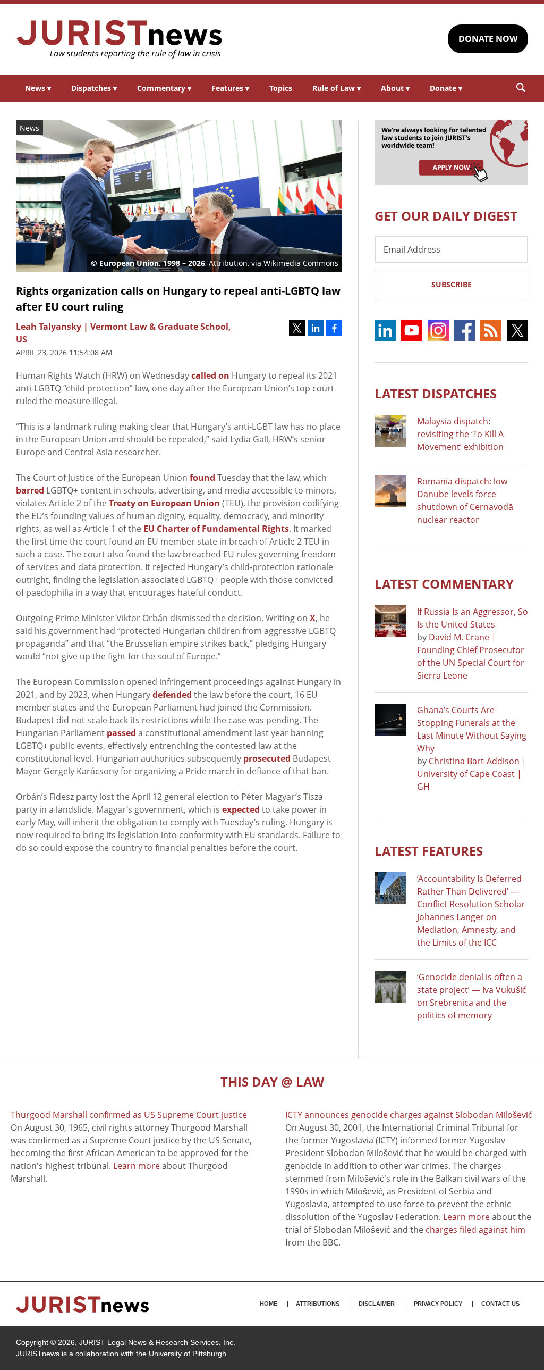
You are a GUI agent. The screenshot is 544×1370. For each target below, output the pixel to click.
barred (30, 490)
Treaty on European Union (164, 503)
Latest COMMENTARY (444, 583)
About (395, 88)
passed (121, 733)
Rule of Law (336, 88)
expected (241, 809)
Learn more (136, 1166)
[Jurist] (119, 39)
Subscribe (451, 284)
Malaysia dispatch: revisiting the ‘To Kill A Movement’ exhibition (460, 434)
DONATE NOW (487, 39)
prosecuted (267, 758)
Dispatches (94, 88)
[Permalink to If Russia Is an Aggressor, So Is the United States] (390, 621)
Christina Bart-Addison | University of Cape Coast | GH (471, 773)
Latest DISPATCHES (436, 393)
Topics (280, 88)
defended (172, 694)
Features (230, 88)
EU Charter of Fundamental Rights (216, 528)
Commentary (164, 88)
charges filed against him (475, 1229)
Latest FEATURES (429, 850)
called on (210, 375)
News (38, 88)
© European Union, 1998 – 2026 (148, 263)
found (202, 477)
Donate (446, 88)
